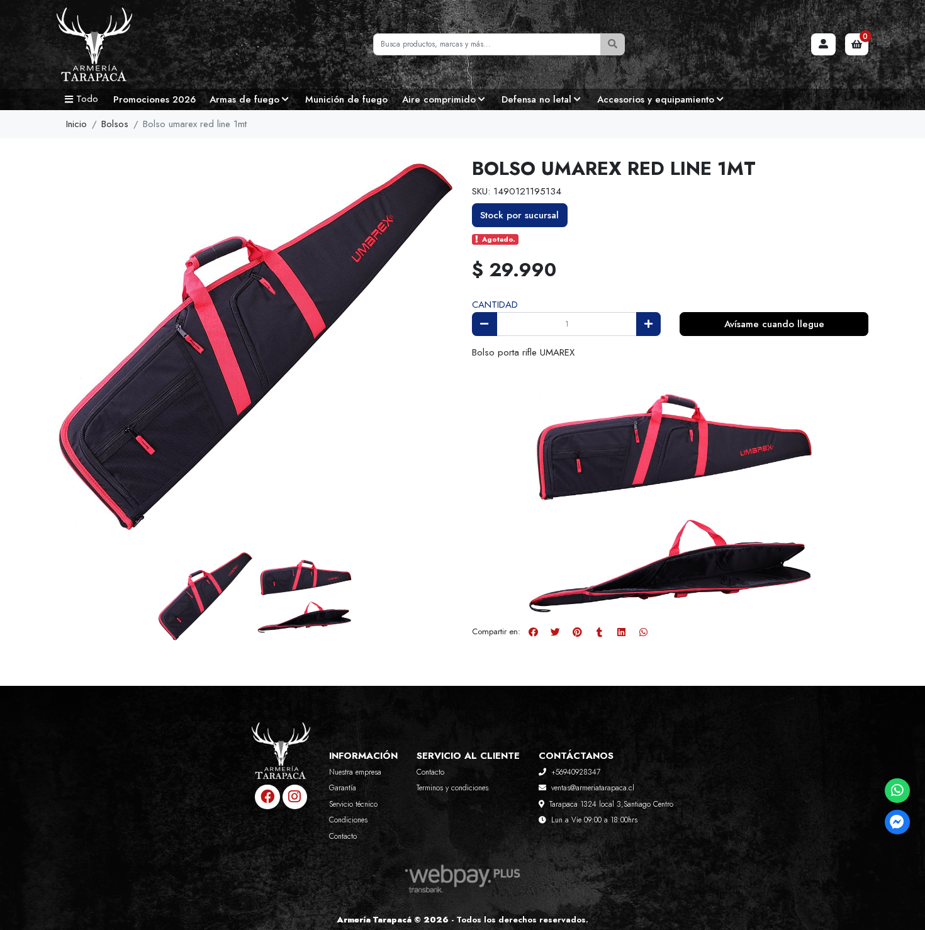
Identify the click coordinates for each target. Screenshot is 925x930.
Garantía (342, 787)
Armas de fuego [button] (244, 99)
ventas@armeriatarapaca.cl (592, 787)
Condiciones (348, 820)
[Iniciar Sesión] (823, 44)
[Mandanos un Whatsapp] (897, 790)
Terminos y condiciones (452, 787)
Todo (87, 99)
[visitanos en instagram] (295, 797)
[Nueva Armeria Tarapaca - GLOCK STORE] (119, 44)
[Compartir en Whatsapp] (643, 632)
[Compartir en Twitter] (555, 632)
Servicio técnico (353, 804)
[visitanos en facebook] (267, 797)
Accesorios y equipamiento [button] (655, 99)
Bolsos (114, 124)
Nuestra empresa (355, 772)
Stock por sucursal (519, 215)
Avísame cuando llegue (774, 324)
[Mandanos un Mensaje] (897, 822)
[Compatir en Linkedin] (621, 632)
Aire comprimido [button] (439, 99)
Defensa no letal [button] (536, 99)
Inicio (76, 124)
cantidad (495, 304)
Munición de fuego (346, 99)
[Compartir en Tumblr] (599, 632)
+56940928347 (575, 772)
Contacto (343, 836)
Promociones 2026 (154, 99)
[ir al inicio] (281, 760)
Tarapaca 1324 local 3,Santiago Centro (611, 804)
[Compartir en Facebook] (533, 632)
